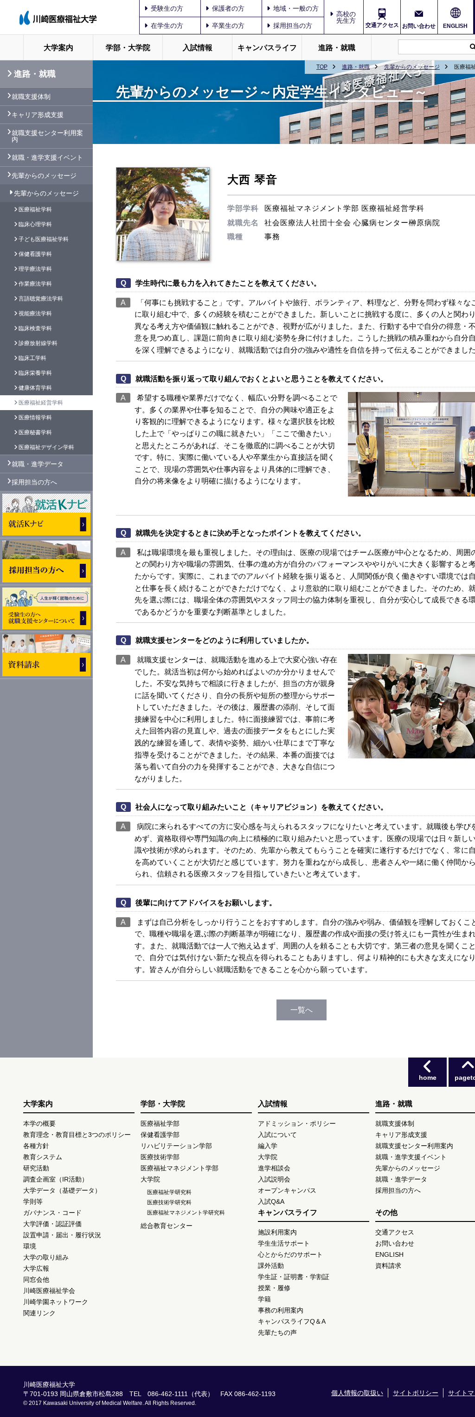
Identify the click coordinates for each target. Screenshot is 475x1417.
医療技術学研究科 (169, 1202)
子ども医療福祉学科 (44, 239)
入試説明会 (274, 1179)
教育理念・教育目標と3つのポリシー (77, 1134)
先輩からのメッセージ (412, 67)
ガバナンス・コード (52, 1212)
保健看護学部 (160, 1134)
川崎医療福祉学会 (49, 1290)
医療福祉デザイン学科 (46, 447)
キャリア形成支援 (38, 114)
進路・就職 (336, 48)
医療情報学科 (35, 417)
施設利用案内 (277, 1232)
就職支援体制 (31, 96)
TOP (321, 67)
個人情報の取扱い (357, 1393)
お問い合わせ (419, 26)
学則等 (33, 1201)
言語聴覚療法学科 (41, 298)
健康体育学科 (35, 388)
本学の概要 (39, 1123)
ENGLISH (455, 26)
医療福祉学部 (160, 1123)
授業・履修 (274, 1288)
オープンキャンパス (287, 1190)
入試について (277, 1134)
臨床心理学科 (35, 224)
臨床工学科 (32, 358)
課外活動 (271, 1265)
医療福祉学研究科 (169, 1192)
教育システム (42, 1157)
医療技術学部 (160, 1157)
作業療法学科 (35, 284)
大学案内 (58, 48)
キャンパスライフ (267, 48)
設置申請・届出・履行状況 (62, 1235)
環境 (29, 1246)
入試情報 (197, 48)
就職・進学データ (38, 464)
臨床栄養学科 (35, 373)
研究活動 (36, 1168)
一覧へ (301, 1010)
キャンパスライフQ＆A (292, 1321)
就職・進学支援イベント (47, 157)
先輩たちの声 (277, 1332)
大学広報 (36, 1268)
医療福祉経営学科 (41, 402)
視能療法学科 (35, 313)
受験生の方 (167, 8)
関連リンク (39, 1313)
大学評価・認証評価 (52, 1224)
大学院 (150, 1179)
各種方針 (36, 1145)
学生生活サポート (284, 1243)
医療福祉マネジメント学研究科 (186, 1212)
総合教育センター (167, 1225)
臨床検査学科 (35, 328)
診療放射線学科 (38, 343)
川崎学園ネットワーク (55, 1302)
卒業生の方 (228, 25)
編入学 (267, 1145)
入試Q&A (271, 1201)
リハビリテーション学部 (176, 1145)
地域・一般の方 (296, 8)
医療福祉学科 (35, 209)
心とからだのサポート (290, 1254)
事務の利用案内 (280, 1310)
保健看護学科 (35, 254)
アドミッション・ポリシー (297, 1123)
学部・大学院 (128, 48)
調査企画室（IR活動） (55, 1179)
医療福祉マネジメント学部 (179, 1168)
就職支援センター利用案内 (47, 136)
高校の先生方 (346, 17)
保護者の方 (228, 8)
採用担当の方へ (34, 482)
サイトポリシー (415, 1393)
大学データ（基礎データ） (62, 1190)
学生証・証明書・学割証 (293, 1276)
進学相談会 (274, 1168)
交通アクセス (382, 25)
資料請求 (388, 1265)
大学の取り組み (46, 1257)
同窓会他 (36, 1279)
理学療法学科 (35, 269)
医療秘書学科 (35, 432)
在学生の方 (167, 25)
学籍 (264, 1299)
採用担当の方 (292, 25)
